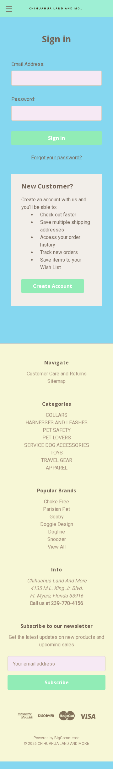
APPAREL (56, 468)
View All (57, 547)
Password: (23, 99)
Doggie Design (56, 524)
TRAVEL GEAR (56, 460)
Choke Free (56, 502)
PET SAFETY (57, 430)
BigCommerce (66, 738)
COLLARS (56, 415)
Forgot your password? (56, 158)
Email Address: (27, 64)
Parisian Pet (56, 509)
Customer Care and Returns (57, 374)
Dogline (56, 532)
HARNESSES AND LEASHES (56, 423)
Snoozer (56, 539)
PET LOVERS (56, 438)
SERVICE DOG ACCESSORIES (56, 445)
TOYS (57, 453)
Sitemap (56, 381)
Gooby (57, 517)
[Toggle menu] (8, 8)
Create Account (52, 286)
